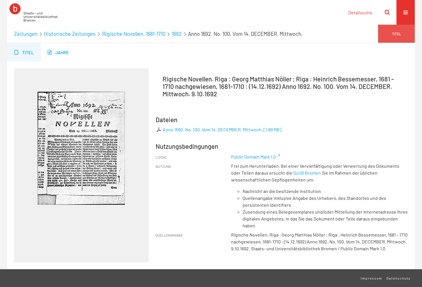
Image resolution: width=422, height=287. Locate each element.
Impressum (371, 278)
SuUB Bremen (307, 172)
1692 (177, 34)
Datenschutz (398, 278)
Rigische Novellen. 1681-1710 (133, 34)
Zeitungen (26, 34)
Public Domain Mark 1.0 (253, 156)
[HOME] (33, 12)
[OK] (387, 12)
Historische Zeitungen (70, 34)
